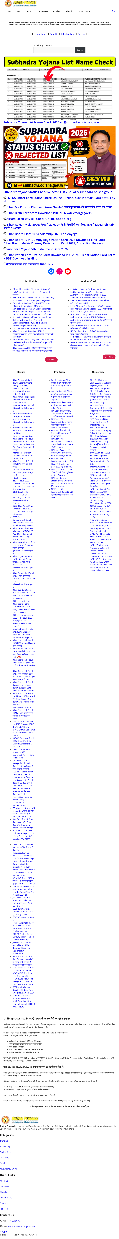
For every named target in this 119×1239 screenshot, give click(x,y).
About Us (4, 1181)
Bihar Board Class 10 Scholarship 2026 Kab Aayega (41, 234)
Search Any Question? (42, 45)
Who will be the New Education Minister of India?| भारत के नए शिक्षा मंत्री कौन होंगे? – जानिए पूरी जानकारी (31, 292)
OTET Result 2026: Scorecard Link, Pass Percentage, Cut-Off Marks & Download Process (21, 497)
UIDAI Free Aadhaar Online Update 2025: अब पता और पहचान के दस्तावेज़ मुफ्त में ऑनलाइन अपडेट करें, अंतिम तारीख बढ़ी (90, 345)
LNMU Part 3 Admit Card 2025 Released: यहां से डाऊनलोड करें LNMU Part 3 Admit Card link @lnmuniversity (100, 495)
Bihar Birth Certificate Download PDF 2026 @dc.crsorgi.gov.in (49, 213)
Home (8, 11)
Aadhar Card (5, 1152)
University (69, 11)
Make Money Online (8, 1169)
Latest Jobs (40, 34)
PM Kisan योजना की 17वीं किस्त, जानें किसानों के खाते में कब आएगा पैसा (61, 433)
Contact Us (5, 1186)
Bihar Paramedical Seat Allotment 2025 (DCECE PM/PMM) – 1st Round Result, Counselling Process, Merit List (23, 534)
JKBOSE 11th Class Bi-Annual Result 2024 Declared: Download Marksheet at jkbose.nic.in (22, 948)
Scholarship (43, 11)
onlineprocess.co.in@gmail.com (21, 1226)
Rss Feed (4, 1209)
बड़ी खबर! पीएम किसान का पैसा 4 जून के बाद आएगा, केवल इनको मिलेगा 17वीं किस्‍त (62, 405)
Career (18, 11)
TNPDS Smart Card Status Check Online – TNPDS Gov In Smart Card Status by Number (59, 199)
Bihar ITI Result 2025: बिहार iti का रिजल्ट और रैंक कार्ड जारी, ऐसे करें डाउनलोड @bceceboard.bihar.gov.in (24, 548)
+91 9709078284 (15, 1221)
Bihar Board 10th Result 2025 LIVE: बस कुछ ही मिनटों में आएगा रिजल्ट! (24, 643)
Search (80, 50)
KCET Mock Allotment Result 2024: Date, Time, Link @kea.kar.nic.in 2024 (23, 990)
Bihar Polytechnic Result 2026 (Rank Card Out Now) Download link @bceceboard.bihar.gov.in (23, 419)
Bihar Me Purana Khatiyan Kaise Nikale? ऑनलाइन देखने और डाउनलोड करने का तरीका (59, 207)
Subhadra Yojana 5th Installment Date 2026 (37, 249)
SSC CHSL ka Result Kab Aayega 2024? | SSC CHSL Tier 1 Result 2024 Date (24, 982)
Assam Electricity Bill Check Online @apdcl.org (38, 219)
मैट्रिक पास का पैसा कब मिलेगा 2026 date (29, 264)
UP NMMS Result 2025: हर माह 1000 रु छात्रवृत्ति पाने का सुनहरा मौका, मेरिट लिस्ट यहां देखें (24, 881)
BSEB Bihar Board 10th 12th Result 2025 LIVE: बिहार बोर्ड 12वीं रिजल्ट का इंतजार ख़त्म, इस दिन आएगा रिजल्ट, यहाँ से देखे (22, 788)
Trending (56, 11)
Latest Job (30, 11)
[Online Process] (20, 4)
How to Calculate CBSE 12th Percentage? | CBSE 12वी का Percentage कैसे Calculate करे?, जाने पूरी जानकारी (23, 836)
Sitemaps (4, 1203)
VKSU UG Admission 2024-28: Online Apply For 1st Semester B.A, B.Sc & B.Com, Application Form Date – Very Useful (101, 525)
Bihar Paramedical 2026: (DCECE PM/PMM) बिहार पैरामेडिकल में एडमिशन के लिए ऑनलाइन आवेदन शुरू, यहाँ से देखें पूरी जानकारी (33, 342)
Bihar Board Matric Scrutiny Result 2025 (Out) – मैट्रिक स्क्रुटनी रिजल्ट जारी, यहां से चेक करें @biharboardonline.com (24, 609)
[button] (114, 11)
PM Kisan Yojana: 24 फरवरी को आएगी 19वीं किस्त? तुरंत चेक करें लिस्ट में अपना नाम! (62, 472)
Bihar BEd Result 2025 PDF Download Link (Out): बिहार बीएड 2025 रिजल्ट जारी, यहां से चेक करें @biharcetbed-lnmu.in (24, 595)
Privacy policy (6, 1197)
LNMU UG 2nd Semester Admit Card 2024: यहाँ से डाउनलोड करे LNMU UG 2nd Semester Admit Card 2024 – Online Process (101, 565)
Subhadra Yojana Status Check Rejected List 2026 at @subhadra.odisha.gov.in (57, 192)
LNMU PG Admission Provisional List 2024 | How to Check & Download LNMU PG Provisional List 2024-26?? (101, 551)
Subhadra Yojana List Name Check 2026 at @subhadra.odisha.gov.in (51, 122)
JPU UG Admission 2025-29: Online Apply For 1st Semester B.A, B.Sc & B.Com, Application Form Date (100, 458)
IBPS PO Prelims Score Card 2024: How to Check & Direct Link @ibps (23, 937)
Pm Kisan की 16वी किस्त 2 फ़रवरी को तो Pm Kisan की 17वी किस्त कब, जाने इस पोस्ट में (62, 414)
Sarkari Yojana (84, 11)
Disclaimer (4, 1192)
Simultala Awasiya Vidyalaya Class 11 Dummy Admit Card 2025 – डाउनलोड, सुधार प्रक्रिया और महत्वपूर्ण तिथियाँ (101, 408)
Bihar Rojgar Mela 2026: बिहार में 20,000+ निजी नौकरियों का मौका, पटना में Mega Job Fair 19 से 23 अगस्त (58, 226)
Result (54, 34)
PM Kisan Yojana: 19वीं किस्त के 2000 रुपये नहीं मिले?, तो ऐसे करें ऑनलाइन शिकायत (61, 453)
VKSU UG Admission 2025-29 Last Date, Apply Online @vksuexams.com (100, 430)
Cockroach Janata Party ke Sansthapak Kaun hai (33, 328)
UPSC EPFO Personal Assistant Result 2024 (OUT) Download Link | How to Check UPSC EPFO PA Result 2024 (24, 1001)
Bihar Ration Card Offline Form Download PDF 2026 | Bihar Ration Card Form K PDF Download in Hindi (59, 256)
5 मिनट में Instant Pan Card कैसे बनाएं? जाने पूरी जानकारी (91, 306)
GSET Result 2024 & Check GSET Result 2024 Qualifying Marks (23, 912)
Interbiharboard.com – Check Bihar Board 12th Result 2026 (23, 456)
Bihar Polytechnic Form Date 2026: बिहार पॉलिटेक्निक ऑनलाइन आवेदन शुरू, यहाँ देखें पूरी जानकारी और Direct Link (33, 334)
